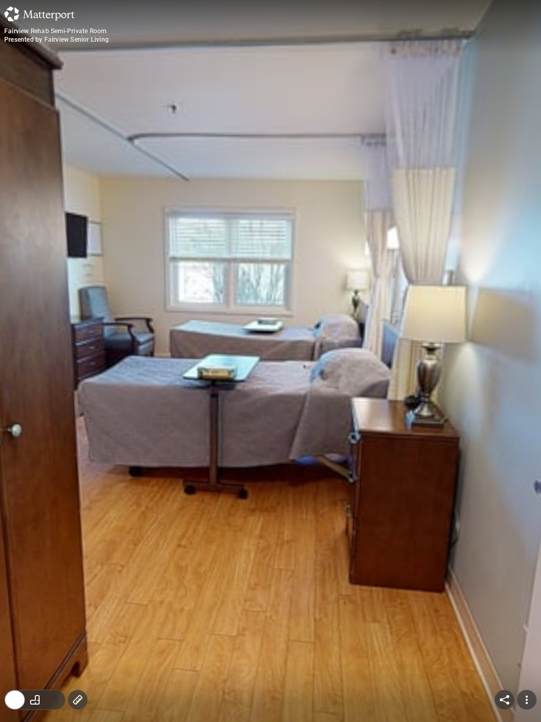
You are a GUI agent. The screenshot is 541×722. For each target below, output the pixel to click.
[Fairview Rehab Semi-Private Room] (270, 361)
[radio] (15, 699)
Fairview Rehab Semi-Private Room (55, 31)
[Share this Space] (505, 700)
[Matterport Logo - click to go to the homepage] (39, 13)
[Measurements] (78, 700)
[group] (35, 700)
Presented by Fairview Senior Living (56, 39)
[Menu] (527, 700)
